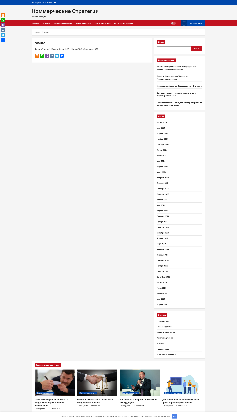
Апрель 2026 (162, 133)
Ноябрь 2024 (162, 139)
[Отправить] (2, 39)
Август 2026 (162, 122)
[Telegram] (2, 35)
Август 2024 (162, 150)
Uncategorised (163, 321)
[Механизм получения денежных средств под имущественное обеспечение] (55, 383)
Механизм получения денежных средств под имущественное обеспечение (51, 402)
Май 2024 (161, 161)
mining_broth (40, 409)
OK (174, 416)
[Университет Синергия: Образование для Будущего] (140, 383)
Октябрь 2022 (163, 227)
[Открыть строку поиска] (178, 23)
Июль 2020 (161, 288)
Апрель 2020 (162, 304)
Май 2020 (161, 299)
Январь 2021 (162, 255)
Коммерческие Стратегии (65, 11)
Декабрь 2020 (163, 260)
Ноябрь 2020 (162, 266)
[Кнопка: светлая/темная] (173, 23)
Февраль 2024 (163, 178)
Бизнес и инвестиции (63, 23)
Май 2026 (161, 128)
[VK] (2, 30)
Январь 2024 (162, 183)
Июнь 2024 (162, 155)
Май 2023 (161, 205)
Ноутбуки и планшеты (123, 23)
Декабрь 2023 (163, 189)
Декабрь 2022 (163, 216)
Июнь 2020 (162, 293)
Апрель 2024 (162, 166)
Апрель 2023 (162, 211)
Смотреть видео (196, 23)
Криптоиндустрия (102, 23)
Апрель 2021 (162, 238)
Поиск (161, 42)
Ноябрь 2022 (162, 222)
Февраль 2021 (163, 249)
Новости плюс (163, 349)
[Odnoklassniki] (2, 15)
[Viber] (2, 25)
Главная (35, 23)
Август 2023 (162, 200)
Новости (46, 23)
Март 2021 (161, 244)
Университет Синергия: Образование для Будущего (179, 86)
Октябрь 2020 (163, 271)
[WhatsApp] (2, 20)
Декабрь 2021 (163, 233)
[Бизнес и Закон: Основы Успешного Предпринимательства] (97, 383)
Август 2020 (162, 282)
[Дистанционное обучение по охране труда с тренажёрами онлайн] (182, 383)
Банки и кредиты (83, 23)
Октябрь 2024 (163, 144)
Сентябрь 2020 (163, 277)
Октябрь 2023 (163, 194)
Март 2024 (161, 172)
